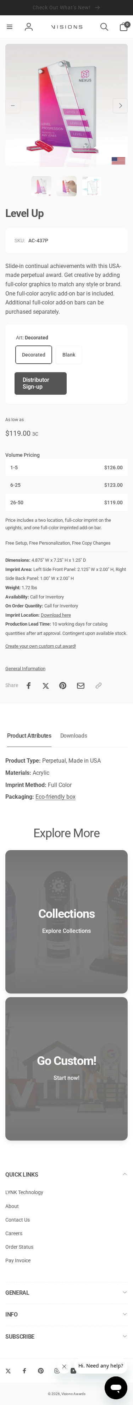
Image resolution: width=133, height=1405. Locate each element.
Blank (68, 355)
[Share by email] (80, 685)
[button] (9, 27)
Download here (56, 615)
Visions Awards (73, 1394)
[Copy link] (98, 685)
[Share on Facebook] (28, 685)
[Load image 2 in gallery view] (66, 186)
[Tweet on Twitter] (45, 685)
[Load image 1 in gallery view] (41, 186)
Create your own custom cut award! (40, 646)
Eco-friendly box (55, 796)
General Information (25, 668)
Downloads (73, 735)
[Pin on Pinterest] (62, 685)
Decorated (33, 355)
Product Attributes (29, 735)
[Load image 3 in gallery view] (92, 186)
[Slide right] (120, 105)
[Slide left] (12, 105)
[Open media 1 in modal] (66, 105)
